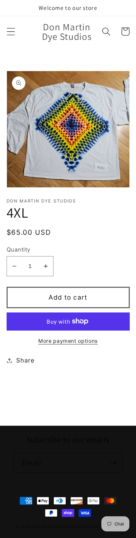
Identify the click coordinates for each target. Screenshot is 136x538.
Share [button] (25, 360)
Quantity (18, 249)
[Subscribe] (113, 463)
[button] (10, 31)
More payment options (68, 341)
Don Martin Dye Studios (56, 527)
